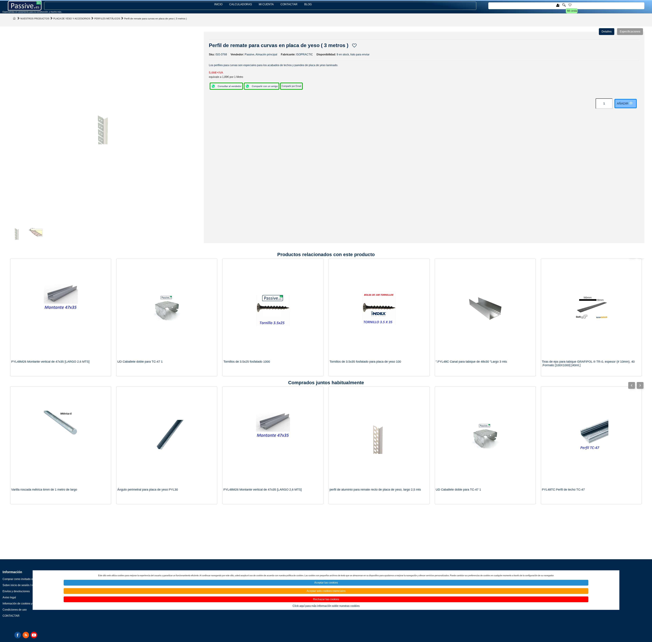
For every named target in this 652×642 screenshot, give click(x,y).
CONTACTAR (288, 4)
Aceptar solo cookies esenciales (326, 590)
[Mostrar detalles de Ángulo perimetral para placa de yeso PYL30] (166, 436)
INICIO (218, 4)
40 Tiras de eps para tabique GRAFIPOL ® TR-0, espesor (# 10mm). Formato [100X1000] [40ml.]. (588, 363)
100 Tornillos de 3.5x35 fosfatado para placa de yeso (365, 361)
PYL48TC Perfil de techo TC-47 (563, 489)
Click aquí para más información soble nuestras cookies (326, 605)
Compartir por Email (291, 86)
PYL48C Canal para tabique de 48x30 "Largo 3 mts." (471, 361)
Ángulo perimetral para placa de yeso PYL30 (147, 489)
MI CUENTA (266, 4)
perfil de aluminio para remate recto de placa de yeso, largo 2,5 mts (375, 489)
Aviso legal (9, 597)
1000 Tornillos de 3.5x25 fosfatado (246, 361)
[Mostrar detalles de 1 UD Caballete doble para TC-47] (166, 308)
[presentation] (640, 385)
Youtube (34, 635)
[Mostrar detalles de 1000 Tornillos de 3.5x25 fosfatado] (273, 308)
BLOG (308, 4)
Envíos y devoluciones (16, 591)
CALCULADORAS (240, 4)
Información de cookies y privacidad (24, 603)
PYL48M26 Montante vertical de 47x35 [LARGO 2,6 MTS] (50, 361)
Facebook (17, 635)
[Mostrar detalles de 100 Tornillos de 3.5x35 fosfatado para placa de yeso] (379, 308)
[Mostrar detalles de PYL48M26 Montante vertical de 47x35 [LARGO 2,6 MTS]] (60, 308)
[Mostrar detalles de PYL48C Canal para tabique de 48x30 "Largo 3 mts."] (485, 308)
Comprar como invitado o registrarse (24, 579)
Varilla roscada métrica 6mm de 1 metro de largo (44, 489)
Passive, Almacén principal (261, 54)
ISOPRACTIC (304, 54)
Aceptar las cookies (326, 582)
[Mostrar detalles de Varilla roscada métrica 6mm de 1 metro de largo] (60, 436)
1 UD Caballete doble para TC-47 (140, 361)
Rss (26, 635)
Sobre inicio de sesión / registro (21, 585)
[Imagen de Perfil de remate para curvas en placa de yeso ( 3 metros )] (16, 232)
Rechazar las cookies (326, 599)
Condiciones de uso (15, 609)
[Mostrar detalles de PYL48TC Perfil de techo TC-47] (591, 436)
